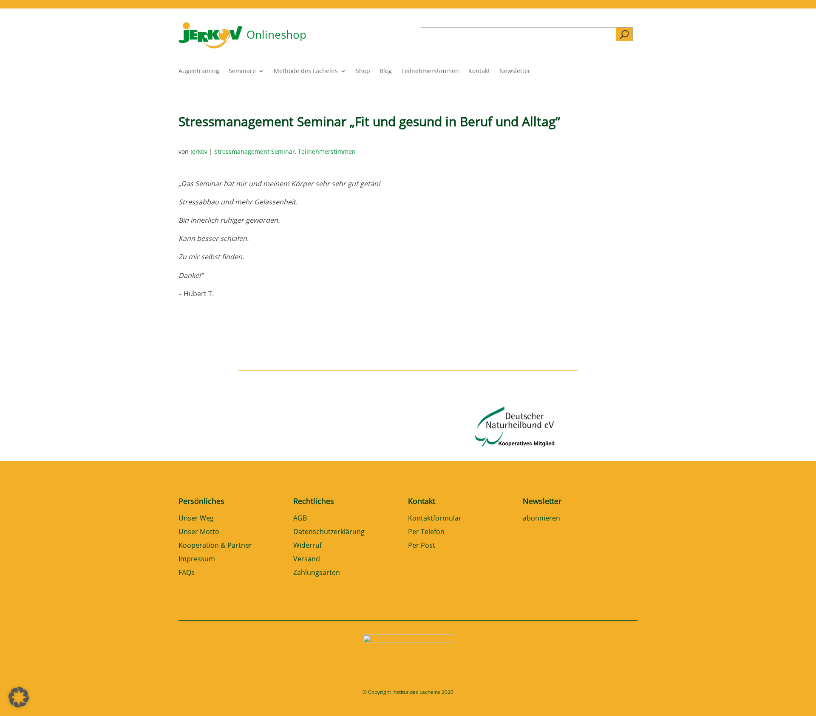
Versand (306, 559)
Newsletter (514, 71)
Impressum (196, 559)
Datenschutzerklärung (329, 532)
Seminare (242, 71)
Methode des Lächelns (306, 71)
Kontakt (479, 71)
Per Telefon (426, 532)
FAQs (186, 573)
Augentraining (198, 71)
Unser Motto (198, 532)
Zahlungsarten (316, 573)
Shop (363, 71)
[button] (18, 697)
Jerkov (198, 151)
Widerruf (307, 546)
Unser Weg (196, 519)
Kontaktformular (435, 519)
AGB (300, 519)
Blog (386, 71)
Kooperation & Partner (215, 546)
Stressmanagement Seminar (254, 151)
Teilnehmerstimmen (430, 71)
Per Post (421, 546)
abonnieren (541, 519)
